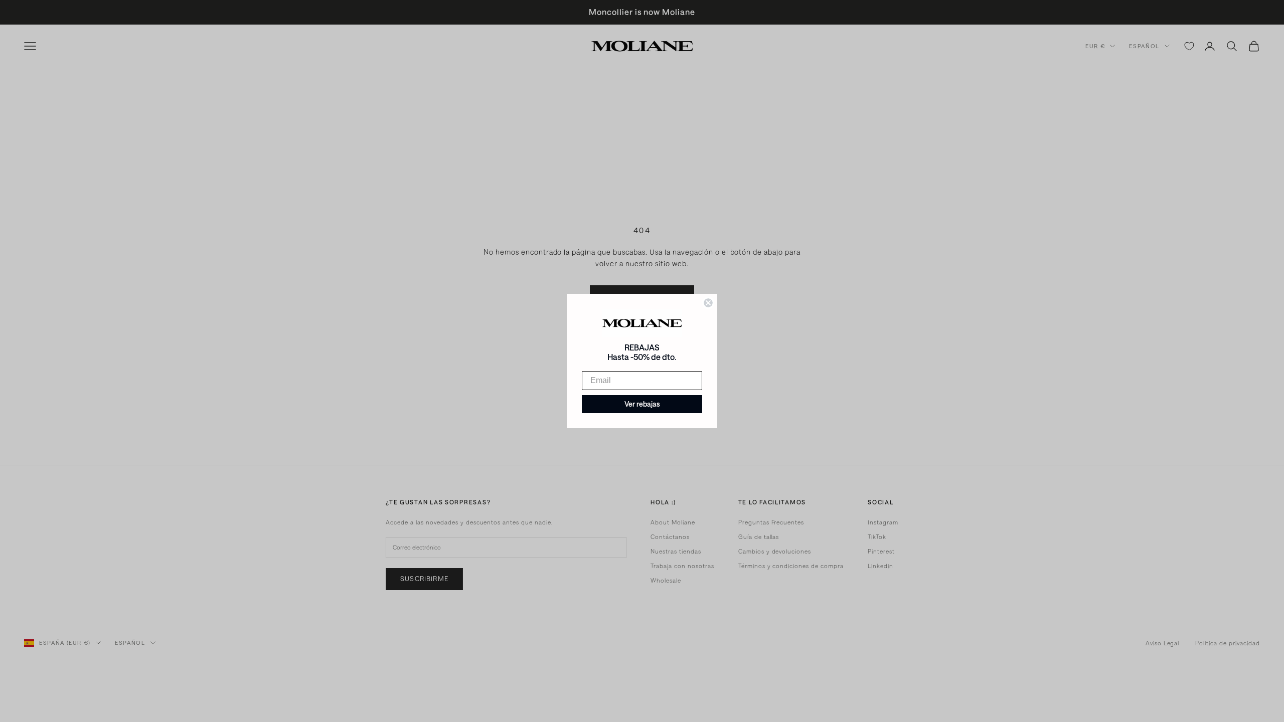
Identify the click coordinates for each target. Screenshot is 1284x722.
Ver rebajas (642, 404)
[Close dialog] (708, 303)
